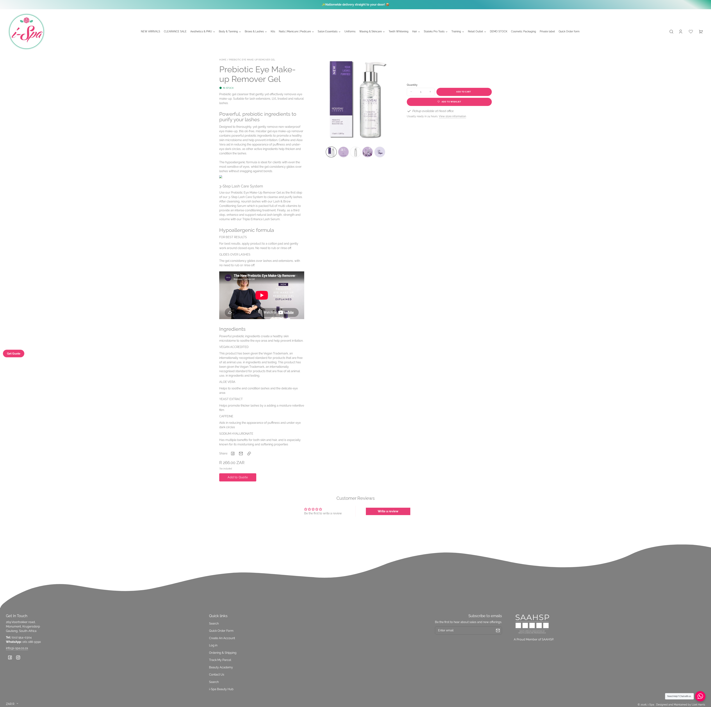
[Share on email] (241, 453)
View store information (452, 116)
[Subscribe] (498, 630)
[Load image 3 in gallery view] (355, 152)
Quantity (412, 84)
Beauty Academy (221, 667)
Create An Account (222, 638)
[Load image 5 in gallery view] (379, 152)
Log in (213, 645)
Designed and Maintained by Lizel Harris (680, 704)
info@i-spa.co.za (17, 648)
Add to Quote (238, 477)
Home (222, 60)
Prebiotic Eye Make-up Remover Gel (252, 60)
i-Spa (651, 704)
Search (214, 623)
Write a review (388, 511)
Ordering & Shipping (222, 652)
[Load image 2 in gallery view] (343, 152)
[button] (671, 32)
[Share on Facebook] (233, 453)
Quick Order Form (221, 630)
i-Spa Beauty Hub (221, 689)
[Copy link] (249, 453)
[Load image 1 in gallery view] (331, 152)
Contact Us (216, 674)
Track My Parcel (220, 660)
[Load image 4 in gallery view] (367, 152)
